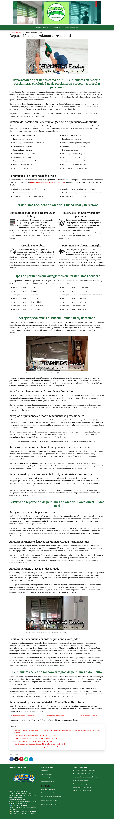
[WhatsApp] (26, 759)
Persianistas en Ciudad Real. (24, 716)
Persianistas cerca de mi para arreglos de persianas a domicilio (37, 747)
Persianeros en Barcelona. (88, 716)
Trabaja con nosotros (71, 28)
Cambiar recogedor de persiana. (82, 784)
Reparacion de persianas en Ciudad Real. (85, 777)
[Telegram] (31, 759)
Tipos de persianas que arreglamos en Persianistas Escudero (36, 738)
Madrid (38, 28)
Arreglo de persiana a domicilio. (82, 790)
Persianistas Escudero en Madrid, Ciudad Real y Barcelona (35, 735)
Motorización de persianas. (81, 780)
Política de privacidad (48, 778)
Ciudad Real (57, 28)
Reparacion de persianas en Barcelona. (84, 770)
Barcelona (46, 28)
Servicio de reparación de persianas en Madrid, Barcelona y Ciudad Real (40, 744)
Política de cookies (46, 774)
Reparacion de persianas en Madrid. (84, 773)
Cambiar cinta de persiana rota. (82, 787)
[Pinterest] (21, 759)
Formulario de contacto (48, 789)
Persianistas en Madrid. (55, 716)
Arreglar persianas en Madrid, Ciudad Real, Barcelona (33, 741)
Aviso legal (44, 770)
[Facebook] (11, 759)
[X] (16, 759)
